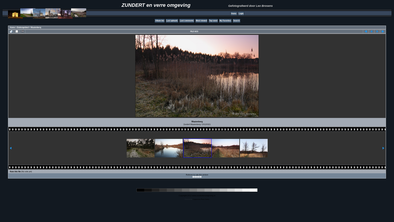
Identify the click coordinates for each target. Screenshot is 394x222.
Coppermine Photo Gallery (201, 199)
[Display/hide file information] (17, 31)
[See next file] (377, 31)
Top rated (213, 21)
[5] (201, 177)
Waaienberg (36, 27)
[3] (197, 177)
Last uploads (172, 21)
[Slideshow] (22, 31)
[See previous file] (371, 31)
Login (241, 13)
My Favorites (225, 21)
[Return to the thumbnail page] (11, 31)
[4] (199, 177)
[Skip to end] (383, 31)
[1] (193, 177)
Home (233, 13)
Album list (159, 21)
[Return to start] (366, 31)
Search (236, 21)
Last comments (187, 21)
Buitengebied (23, 27)
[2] (195, 177)
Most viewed (201, 21)
